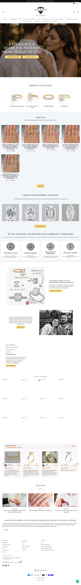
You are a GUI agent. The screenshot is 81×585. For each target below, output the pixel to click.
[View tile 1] (10, 250)
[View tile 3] (50, 250)
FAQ (22, 544)
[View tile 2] (30, 250)
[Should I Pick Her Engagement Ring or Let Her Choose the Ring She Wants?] (15, 500)
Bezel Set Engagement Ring (46, 546)
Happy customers (6, 550)
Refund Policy (5, 540)
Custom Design (46, 21)
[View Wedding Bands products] (48, 97)
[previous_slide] (3, 464)
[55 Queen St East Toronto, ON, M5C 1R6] (40, 356)
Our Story (21, 327)
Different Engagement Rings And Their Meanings (40, 510)
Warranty (23, 542)
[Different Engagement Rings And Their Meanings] (40, 500)
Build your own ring (30, 56)
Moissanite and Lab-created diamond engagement (35, 526)
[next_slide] (77, 464)
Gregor (47, 464)
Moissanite (64, 106)
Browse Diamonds (40, 226)
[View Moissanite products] (64, 97)
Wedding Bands (27, 21)
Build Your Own (44, 19)
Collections (43, 540)
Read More (6, 529)
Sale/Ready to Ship (15, 19)
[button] (7, 475)
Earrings (37, 21)
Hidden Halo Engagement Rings (47, 550)
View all (40, 186)
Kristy (65, 464)
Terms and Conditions (7, 544)
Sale (42, 542)
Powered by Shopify (40, 580)
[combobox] (76, 3)
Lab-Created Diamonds (45, 544)
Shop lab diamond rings (13, 56)
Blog (3, 548)
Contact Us (24, 550)
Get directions (11, 365)
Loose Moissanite (71, 19)
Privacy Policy (5, 546)
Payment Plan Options (26, 546)
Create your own (55, 290)
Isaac (9, 464)
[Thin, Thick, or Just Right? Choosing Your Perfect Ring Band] (66, 500)
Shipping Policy (5, 542)
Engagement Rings (29, 19)
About (55, 21)
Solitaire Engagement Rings (46, 548)
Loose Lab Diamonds (57, 19)
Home (5, 19)
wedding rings (53, 526)
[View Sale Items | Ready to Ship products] (32, 97)
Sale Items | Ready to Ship (32, 107)
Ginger (28, 464)
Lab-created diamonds (16, 106)
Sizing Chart (24, 548)
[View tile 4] (70, 250)
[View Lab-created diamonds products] (16, 97)
